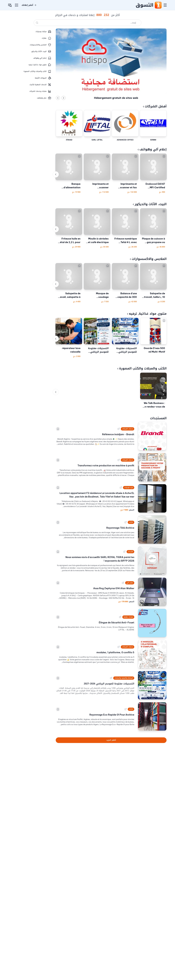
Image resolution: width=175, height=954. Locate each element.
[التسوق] (158, 5)
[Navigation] (165, 5)
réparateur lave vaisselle (71, 350)
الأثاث (131, 522)
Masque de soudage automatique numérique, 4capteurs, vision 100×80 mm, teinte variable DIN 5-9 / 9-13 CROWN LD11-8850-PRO (97, 295)
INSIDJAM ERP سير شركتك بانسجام (116, 98)
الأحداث (130, 551)
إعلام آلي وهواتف (153, 149)
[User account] (10, 5)
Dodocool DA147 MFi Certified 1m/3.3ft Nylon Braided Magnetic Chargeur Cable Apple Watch (154, 185)
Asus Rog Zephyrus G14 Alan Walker (113, 588)
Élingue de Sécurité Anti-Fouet (116, 622)
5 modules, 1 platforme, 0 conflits (115, 652)
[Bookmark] (164, 156)
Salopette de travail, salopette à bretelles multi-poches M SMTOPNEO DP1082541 (69, 295)
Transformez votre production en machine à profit (106, 465)
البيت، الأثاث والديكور (151, 204)
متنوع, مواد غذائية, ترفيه (148, 314)
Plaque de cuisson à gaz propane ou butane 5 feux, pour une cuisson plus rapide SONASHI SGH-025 (153, 240)
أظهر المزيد (111, 740)
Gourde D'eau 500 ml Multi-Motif (154, 350)
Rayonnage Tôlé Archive (120, 527)
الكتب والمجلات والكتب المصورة (143, 368)
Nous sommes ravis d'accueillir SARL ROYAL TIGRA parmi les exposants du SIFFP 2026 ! (99, 559)
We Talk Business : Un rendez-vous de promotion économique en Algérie (154, 405)
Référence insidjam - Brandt (118, 434)
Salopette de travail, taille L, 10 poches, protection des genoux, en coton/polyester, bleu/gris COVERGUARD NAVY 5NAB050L (154, 295)
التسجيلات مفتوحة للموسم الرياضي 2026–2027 (126, 350)
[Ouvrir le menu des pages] (16, 5)
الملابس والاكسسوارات (149, 259)
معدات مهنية (128, 617)
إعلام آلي (129, 582)
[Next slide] (63, 98)
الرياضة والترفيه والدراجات (124, 678)
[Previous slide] (58, 98)
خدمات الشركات (127, 428)
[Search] (37, 22)
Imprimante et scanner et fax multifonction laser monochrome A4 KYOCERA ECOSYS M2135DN (126, 185)
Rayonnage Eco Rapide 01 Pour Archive (111, 714)
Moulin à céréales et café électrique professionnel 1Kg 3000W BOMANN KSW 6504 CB (98, 240)
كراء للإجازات (128, 487)
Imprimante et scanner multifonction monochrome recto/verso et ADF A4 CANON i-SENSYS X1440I (97, 185)
